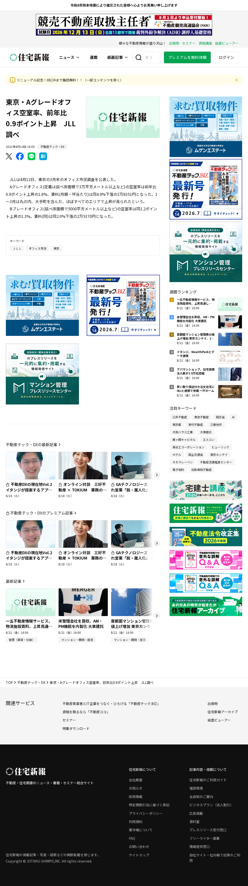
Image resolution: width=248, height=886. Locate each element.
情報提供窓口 (199, 846)
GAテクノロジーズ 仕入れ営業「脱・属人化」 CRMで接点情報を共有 (135, 489)
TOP (9, 682)
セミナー (189, 43)
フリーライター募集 (204, 838)
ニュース (66, 57)
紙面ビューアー (226, 43)
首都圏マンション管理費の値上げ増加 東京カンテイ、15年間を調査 (134, 626)
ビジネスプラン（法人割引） (211, 804)
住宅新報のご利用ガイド (208, 779)
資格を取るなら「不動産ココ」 (86, 711)
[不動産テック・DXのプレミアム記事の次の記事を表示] (157, 543)
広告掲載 (196, 813)
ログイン (226, 57)
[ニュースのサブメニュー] (77, 57)
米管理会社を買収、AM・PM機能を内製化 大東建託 (81, 623)
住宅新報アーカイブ (223, 711)
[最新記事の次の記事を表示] (157, 616)
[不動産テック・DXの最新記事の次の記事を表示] (157, 475)
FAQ (132, 838)
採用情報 (135, 796)
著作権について (141, 829)
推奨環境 (196, 788)
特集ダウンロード (76, 728)
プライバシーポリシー (146, 813)
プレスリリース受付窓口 (207, 829)
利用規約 (135, 821)
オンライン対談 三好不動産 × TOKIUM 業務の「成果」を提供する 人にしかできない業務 (82, 492)
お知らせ (135, 788)
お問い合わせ (139, 846)
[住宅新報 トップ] (29, 57)
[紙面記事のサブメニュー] (126, 57)
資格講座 (205, 43)
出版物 (174, 43)
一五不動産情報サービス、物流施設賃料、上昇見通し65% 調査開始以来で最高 (29, 626)
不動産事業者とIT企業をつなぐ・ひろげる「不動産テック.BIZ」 (111, 703)
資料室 (194, 821)
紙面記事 (115, 57)
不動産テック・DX (31, 682)
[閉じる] (236, 80)
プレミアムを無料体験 (187, 57)
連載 (94, 57)
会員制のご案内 (201, 796)
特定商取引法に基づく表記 (149, 804)
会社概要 (135, 779)
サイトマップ (139, 855)
